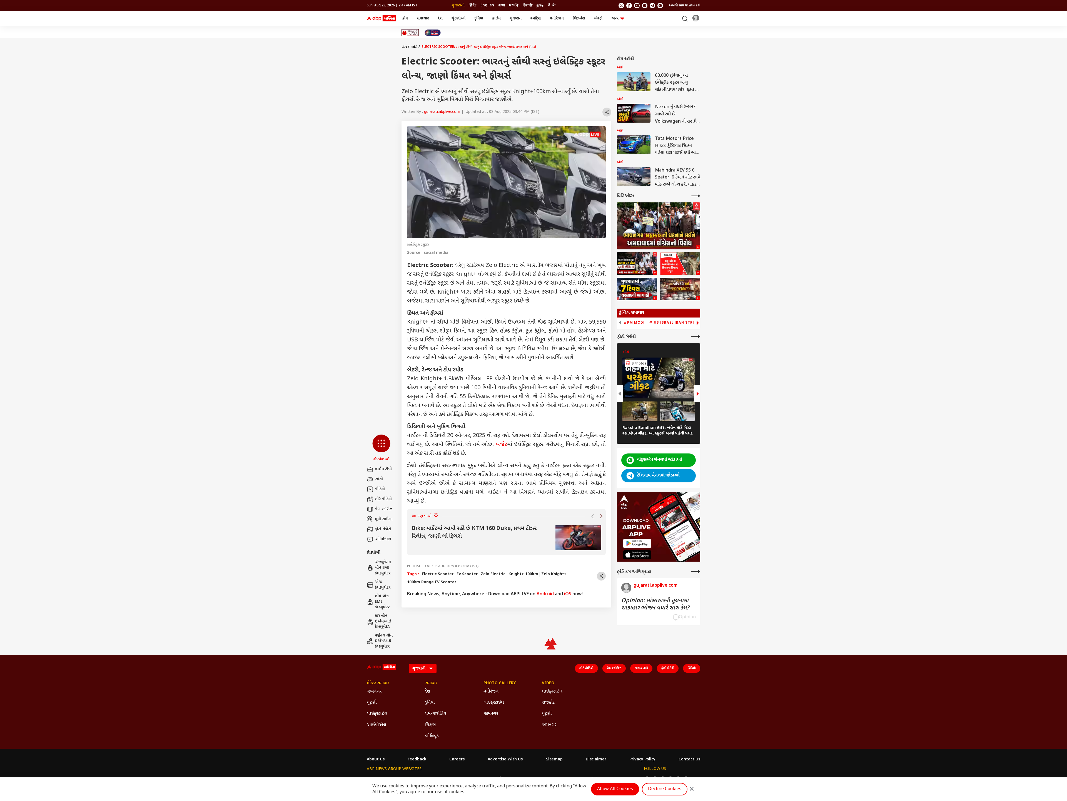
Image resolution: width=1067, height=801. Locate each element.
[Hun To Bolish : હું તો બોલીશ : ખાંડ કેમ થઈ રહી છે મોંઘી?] (680, 289)
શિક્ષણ (430, 725)
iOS (567, 594)
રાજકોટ (548, 703)
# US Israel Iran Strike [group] (674, 322)
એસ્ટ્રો (598, 18)
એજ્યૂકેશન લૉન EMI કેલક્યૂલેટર (383, 568)
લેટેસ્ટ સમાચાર (378, 683)
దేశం (551, 5)
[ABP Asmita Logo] (381, 18)
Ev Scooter (467, 574)
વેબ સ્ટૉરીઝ (383, 509)
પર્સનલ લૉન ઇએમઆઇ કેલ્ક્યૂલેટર (384, 641)
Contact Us (689, 760)
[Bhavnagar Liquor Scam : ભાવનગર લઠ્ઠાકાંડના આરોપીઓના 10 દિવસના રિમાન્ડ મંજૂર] (680, 263)
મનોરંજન (557, 18)
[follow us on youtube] (637, 5)
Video (548, 683)
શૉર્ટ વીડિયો (383, 499)
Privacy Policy (642, 760)
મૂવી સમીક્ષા (384, 519)
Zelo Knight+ (554, 574)
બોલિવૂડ (432, 736)
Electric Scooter (437, 574)
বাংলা (501, 5)
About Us (376, 760)
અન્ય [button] (615, 18)
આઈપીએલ (376, 725)
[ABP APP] (637, 543)
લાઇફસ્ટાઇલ (377, 714)
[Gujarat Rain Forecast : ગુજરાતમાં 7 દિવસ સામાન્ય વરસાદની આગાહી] (637, 289)
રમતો (379, 479)
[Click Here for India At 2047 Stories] (432, 32)
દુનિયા (478, 18)
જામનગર (374, 692)
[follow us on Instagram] (644, 5)
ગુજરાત (516, 18)
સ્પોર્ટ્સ (535, 18)
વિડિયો (691, 668)
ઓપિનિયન (383, 539)
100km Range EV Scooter (431, 582)
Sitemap (554, 760)
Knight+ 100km (523, 574)
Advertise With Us (505, 760)
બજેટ (501, 444)
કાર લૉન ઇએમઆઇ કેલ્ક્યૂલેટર (383, 621)
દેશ (440, 18)
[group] (506, 537)
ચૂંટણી (372, 703)
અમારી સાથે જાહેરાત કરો (684, 5)
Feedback (417, 760)
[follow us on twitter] (621, 5)
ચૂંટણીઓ (458, 18)
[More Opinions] (695, 571)
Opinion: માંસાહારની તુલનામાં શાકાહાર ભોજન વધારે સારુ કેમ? (655, 604)
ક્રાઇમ (496, 18)
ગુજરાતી (458, 5)
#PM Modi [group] (634, 322)
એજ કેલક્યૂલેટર (382, 584)
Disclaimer (596, 760)
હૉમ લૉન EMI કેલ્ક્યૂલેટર (382, 602)
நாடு (540, 5)
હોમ (405, 18)
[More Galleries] (695, 336)
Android (545, 594)
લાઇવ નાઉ (641, 668)
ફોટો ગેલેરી (383, 529)
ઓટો (414, 47)
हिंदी (472, 5)
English (487, 5)
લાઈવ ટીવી (383, 469)
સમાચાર (423, 18)
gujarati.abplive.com (442, 112)
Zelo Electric (493, 574)
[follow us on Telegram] (652, 5)
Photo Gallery (499, 683)
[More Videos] (695, 196)
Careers (457, 760)
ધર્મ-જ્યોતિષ (435, 714)
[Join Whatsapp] (660, 5)
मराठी (513, 5)
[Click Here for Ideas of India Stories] (410, 32)
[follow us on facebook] (629, 5)
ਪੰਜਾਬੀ (527, 5)
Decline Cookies (664, 789)
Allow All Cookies (615, 789)
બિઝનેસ (579, 18)
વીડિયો (380, 489)
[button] (381, 448)
